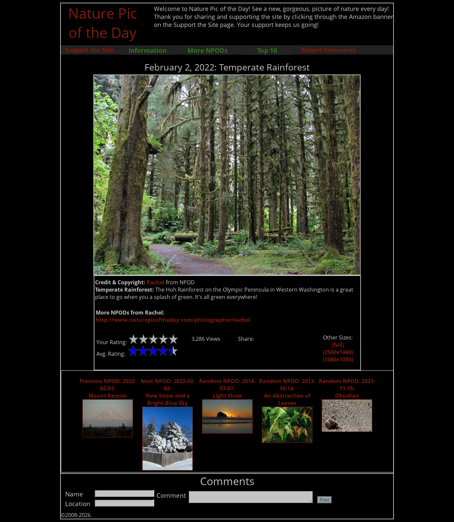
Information (148, 50)
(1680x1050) (338, 359)
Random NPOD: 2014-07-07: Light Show (227, 388)
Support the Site (89, 50)
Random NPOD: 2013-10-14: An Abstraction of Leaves (287, 392)
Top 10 (267, 50)
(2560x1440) (338, 352)
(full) (338, 344)
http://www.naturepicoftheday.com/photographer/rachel (173, 320)
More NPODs (207, 50)
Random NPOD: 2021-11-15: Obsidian (347, 388)
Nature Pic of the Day (102, 22)
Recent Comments (328, 50)
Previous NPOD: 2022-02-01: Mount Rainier (107, 388)
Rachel (156, 282)
